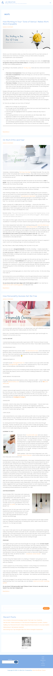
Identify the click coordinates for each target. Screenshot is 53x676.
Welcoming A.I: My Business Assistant (13, 627)
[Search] (16, 662)
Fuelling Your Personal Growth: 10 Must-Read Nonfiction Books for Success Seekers (26, 625)
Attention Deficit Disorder (24, 455)
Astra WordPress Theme (39, 670)
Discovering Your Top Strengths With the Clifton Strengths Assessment (23, 629)
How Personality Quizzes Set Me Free (20, 296)
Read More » (6, 132)
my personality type (32, 435)
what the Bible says (43, 225)
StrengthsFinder (13, 364)
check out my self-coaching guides (13, 285)
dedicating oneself (31, 227)
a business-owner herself (33, 554)
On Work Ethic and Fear (14, 140)
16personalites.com (13, 381)
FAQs (43, 658)
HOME (43, 657)
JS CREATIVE (10, 2)
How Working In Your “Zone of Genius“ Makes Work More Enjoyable (26, 22)
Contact (43, 665)
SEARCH (46, 608)
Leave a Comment (8, 27)
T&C (43, 662)
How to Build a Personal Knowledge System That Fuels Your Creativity (22, 620)
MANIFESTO (43, 660)
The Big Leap (27, 68)
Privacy (43, 663)
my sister (12, 504)
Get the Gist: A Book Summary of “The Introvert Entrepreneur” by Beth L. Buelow (25, 622)
